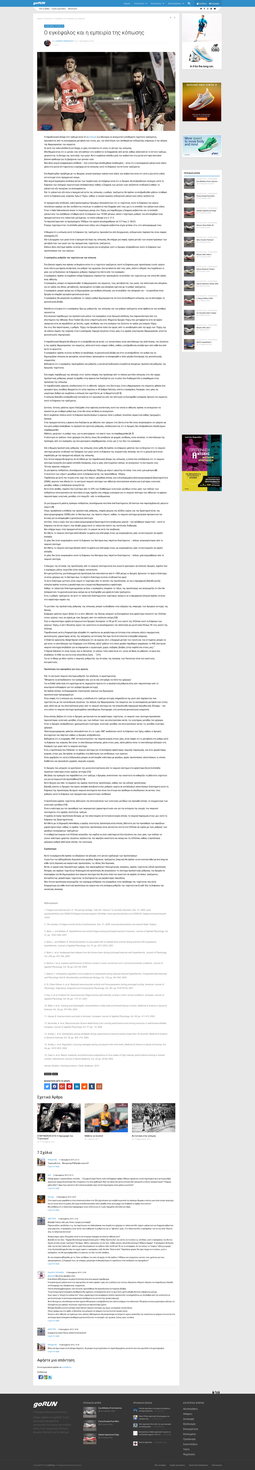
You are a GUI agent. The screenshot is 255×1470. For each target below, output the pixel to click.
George (51, 1197)
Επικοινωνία (72, 9)
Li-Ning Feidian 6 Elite (205, 298)
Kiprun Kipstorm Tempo (206, 269)
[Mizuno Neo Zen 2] (189, 334)
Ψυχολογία (48, 19)
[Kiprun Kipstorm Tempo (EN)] (189, 290)
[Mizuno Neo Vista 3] (189, 261)
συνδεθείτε (66, 1367)
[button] (41, 1378)
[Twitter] (47, 1086)
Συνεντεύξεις (190, 1444)
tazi (49, 1175)
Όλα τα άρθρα (44, 9)
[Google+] (62, 1086)
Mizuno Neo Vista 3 (204, 254)
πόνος (55, 1074)
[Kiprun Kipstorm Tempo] (189, 276)
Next (223, 65)
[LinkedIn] (77, 1086)
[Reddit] (84, 1086)
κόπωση (93, 137)
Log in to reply (53, 1166)
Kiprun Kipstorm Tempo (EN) (207, 284)
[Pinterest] (69, 1086)
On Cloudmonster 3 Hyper (206, 313)
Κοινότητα (139, 3)
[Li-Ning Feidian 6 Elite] (189, 305)
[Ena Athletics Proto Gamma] (189, 188)
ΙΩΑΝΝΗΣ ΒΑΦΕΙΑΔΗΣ (64, 41)
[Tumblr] (92, 1086)
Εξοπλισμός (189, 1424)
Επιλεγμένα (49, 26)
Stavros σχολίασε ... (146, 1442)
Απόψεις (187, 1413)
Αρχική (127, 3)
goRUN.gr (51, 1465)
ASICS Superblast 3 (204, 342)
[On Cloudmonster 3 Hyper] (189, 319)
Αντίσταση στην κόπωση (144, 1136)
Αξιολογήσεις (174, 3)
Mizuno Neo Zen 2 (204, 328)
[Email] (99, 1086)
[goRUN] (42, 4)
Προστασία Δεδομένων (198, 1465)
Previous (206, 65)
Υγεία (186, 1449)
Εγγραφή (215, 4)
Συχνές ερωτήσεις (59, 9)
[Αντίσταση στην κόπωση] (153, 1131)
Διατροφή (188, 1418)
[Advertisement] (202, 394)
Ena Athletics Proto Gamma (207, 181)
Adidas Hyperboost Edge (206, 211)
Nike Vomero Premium (205, 240)
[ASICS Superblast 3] (189, 349)
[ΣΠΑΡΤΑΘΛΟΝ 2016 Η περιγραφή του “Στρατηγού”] (59, 1131)
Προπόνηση (189, 1439)
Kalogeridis (52, 1160)
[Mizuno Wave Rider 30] (189, 232)
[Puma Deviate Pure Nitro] (189, 202)
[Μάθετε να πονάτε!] (106, 1131)
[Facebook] (55, 1086)
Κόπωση (48, 1074)
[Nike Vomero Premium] (189, 246)
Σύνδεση (202, 4)
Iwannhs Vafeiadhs (56, 1272)
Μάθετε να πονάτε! (94, 1136)
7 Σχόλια (55, 45)
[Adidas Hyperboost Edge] (189, 217)
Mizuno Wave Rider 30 (205, 225)
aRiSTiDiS (52, 1219)
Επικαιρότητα (190, 1429)
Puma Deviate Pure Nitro (206, 196)
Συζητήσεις (156, 3)
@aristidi (51, 1276)
